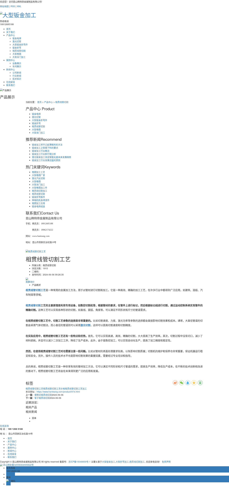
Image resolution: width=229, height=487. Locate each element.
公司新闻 (16, 72)
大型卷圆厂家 (38, 175)
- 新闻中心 (11, 450)
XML (19, 6)
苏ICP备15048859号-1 (79, 461)
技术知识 (16, 78)
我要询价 (30, 281)
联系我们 (10, 85)
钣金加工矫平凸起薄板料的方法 (47, 144)
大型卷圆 (16, 53)
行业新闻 (16, 75)
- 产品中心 (11, 444)
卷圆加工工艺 (38, 172)
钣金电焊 (16, 38)
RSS (13, 6)
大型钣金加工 (108, 461)
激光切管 (16, 41)
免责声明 (166, 461)
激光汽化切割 (38, 178)
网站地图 (4, 6)
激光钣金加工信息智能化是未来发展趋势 (51, 157)
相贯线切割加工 (39, 190)
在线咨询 (4, 425)
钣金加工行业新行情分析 (44, 153)
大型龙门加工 (19, 56)
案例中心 (10, 60)
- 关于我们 (11, 441)
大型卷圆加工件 (39, 187)
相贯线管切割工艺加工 (76, 388)
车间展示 (16, 66)
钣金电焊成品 (38, 206)
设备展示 (16, 63)
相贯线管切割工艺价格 (54, 388)
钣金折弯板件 (38, 196)
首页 (8, 28)
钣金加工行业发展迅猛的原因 (46, 160)
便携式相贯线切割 (43, 394)
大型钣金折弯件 (20, 44)
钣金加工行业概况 (40, 150)
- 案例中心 (11, 447)
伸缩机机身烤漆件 (40, 200)
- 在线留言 (11, 453)
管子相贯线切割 (42, 397)
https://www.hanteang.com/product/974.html (58, 391)
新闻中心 (10, 69)
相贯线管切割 (19, 50)
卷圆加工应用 (38, 203)
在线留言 (10, 81)
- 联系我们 (11, 456)
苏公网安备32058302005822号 (18, 464)
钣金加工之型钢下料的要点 (45, 147)
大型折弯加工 (122, 461)
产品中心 (10, 35)
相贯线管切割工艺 (34, 388)
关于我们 (10, 32)
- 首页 (9, 438)
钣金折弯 (16, 47)
